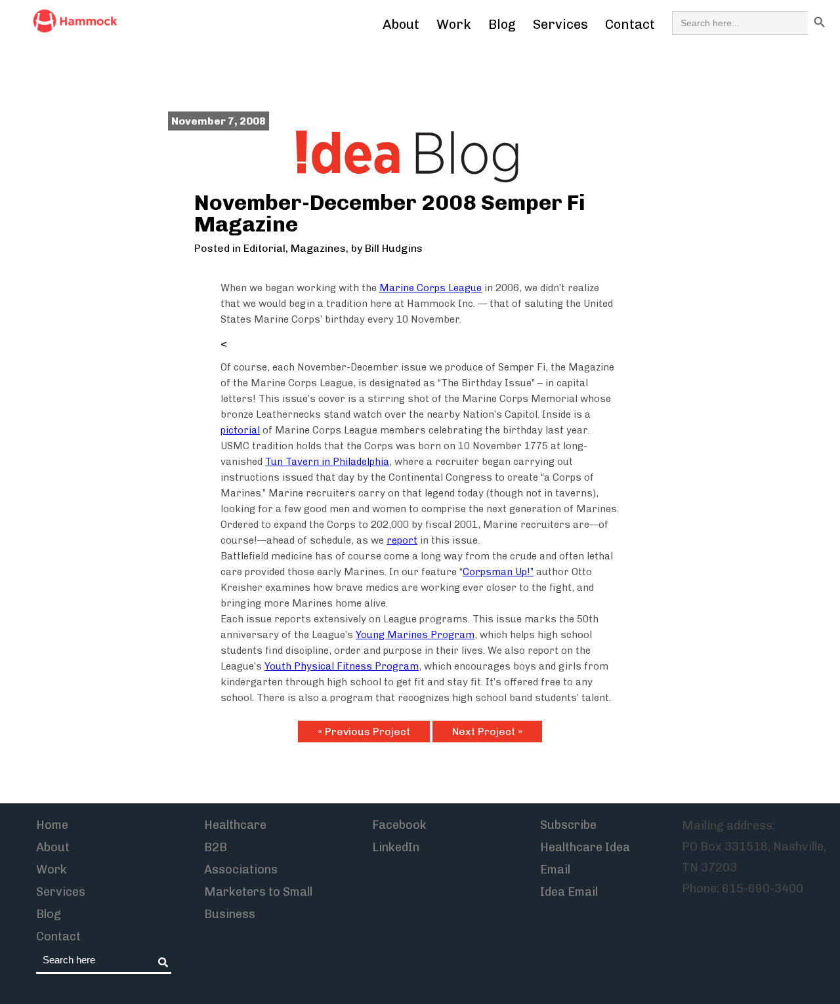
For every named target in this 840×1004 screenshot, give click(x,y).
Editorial (264, 248)
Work (453, 24)
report (402, 540)
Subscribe (568, 825)
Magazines (318, 248)
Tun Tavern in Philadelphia (327, 462)
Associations (241, 869)
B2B (215, 847)
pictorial (240, 430)
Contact (630, 24)
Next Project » (487, 731)
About (401, 24)
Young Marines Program (415, 635)
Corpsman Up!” (498, 572)
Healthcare (235, 825)
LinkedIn (395, 847)
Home (52, 825)
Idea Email (569, 892)
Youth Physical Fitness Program (341, 666)
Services (560, 24)
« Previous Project (364, 731)
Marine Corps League (430, 288)
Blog (502, 24)
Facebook (399, 825)
